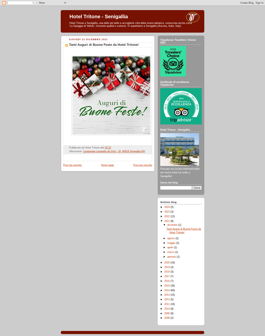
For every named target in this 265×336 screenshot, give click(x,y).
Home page (107, 165)
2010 (167, 308)
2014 (167, 290)
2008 (167, 318)
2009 (167, 313)
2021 (167, 221)
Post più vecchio (142, 165)
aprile (170, 247)
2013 (167, 294)
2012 (167, 299)
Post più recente (72, 165)
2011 (167, 304)
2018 (167, 271)
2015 (167, 285)
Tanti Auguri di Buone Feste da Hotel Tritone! (104, 45)
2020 (167, 262)
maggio (171, 243)
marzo (171, 252)
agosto (171, 238)
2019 (167, 267)
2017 (167, 276)
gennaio (172, 256)
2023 (167, 211)
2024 (167, 207)
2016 (167, 281)
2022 (167, 216)
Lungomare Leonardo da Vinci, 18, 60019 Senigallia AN (114, 151)
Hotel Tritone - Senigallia (98, 16)
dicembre (172, 225)
